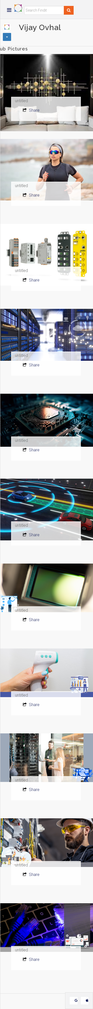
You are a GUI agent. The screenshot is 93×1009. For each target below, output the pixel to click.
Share (34, 110)
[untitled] (46, 92)
